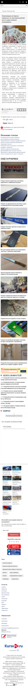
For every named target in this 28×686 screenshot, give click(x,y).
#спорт (5, 575)
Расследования (5, 594)
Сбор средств (5, 625)
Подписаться (14, 534)
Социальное (4, 610)
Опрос (6, 410)
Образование (4, 608)
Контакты (4, 621)
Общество (4, 589)
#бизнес (5, 572)
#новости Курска (7, 563)
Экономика (4, 598)
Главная (4, 11)
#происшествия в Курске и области (12, 569)
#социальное (15, 579)
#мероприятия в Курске (16, 575)
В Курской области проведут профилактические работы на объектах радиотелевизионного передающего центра (13, 142)
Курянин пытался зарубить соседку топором (13, 318)
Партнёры (4, 623)
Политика (4, 591)
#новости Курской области (10, 566)
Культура (4, 600)
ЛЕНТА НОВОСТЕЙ (11, 375)
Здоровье (3, 604)
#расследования (14, 572)
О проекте (4, 618)
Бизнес (3, 606)
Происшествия (11, 11)
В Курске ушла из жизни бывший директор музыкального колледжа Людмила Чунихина (13, 392)
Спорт (3, 596)
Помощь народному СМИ (11, 369)
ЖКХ (2, 602)
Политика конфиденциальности (10, 628)
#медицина (5, 579)
